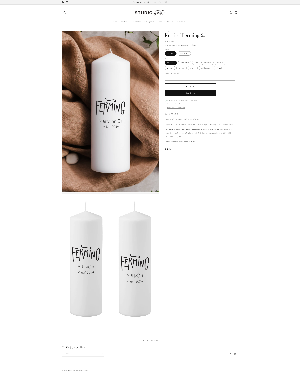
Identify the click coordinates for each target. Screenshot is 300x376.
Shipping (179, 45)
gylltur (181, 68)
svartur (220, 63)
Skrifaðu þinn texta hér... (173, 73)
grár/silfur (184, 63)
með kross (184, 53)
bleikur (170, 68)
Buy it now (190, 93)
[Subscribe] (101, 353)
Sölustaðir (154, 340)
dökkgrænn (205, 68)
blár (196, 63)
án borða (170, 63)
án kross (170, 53)
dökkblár (207, 63)
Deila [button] (169, 149)
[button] (64, 12)
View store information (176, 107)
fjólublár (219, 68)
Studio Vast (71, 370)
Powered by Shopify (81, 370)
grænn (192, 68)
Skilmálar (145, 340)
